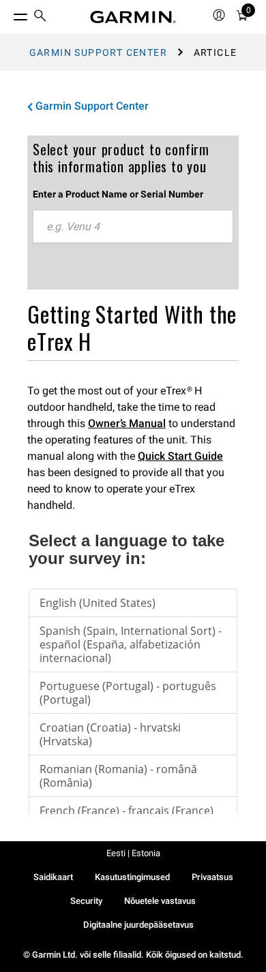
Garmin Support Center (98, 52)
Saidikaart (53, 877)
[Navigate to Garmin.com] (133, 17)
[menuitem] (40, 17)
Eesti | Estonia (133, 853)
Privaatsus (212, 877)
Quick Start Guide (180, 456)
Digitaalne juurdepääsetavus (138, 925)
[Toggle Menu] (8, 13)
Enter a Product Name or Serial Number (118, 194)
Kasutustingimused (132, 877)
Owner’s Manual (127, 423)
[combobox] (133, 227)
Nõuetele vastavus (160, 901)
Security (86, 901)
